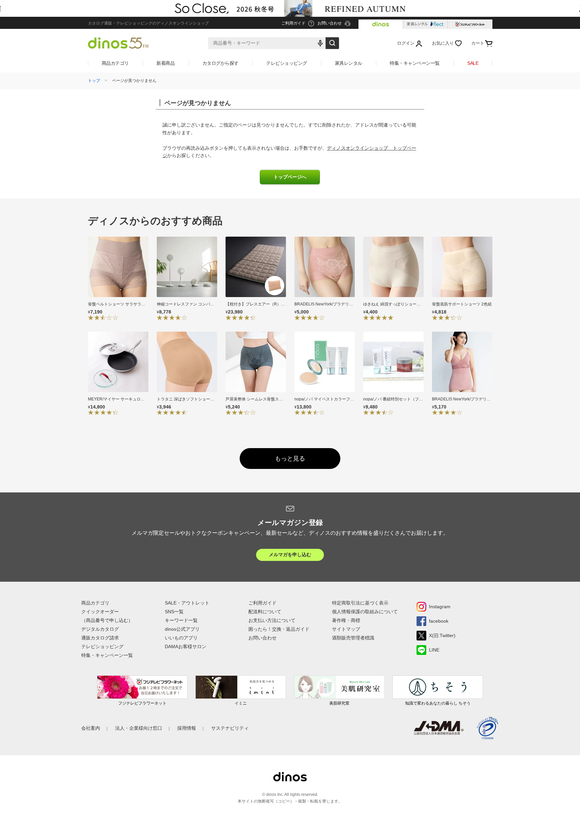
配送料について (264, 611)
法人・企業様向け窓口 (138, 728)
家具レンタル (348, 63)
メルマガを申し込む (290, 554)
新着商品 (165, 63)
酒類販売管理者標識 (353, 637)
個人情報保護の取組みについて (365, 611)
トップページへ (290, 177)
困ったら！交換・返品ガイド (278, 629)
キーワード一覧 (181, 620)
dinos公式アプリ (182, 629)
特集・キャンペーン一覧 (415, 63)
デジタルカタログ (100, 629)
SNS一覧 (174, 611)
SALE (472, 63)
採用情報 (186, 728)
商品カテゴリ (115, 63)
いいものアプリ (181, 637)
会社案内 (90, 728)
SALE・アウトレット (187, 603)
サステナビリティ (230, 728)
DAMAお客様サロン (185, 646)
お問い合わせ (262, 637)
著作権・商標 (346, 620)
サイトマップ (346, 629)
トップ (94, 80)
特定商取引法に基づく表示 (360, 603)
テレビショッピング (286, 63)
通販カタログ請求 (100, 637)
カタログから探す (220, 63)
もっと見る (290, 458)
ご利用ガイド (262, 603)
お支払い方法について (271, 620)
